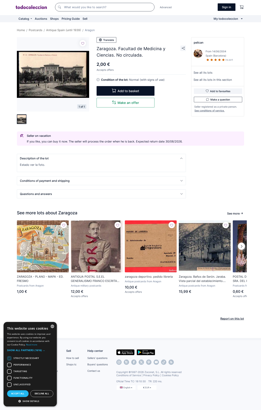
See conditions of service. (209, 110)
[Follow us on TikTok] (163, 362)
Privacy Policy (151, 375)
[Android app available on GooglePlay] (146, 352)
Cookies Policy (170, 375)
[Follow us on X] (141, 362)
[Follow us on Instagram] (119, 362)
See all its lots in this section (213, 79)
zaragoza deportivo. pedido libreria (149, 276)
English (127, 387)
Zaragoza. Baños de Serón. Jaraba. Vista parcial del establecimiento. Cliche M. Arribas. (202, 279)
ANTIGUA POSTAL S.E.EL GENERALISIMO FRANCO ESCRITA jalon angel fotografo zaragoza (94, 279)
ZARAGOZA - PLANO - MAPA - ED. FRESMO (40, 279)
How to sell (72, 357)
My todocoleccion (226, 18)
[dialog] (30, 364)
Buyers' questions (97, 364)
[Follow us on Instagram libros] (126, 362)
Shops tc (71, 364)
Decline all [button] (42, 393)
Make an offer (128, 103)
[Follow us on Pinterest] (148, 362)
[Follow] (83, 43)
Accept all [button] (18, 393)
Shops (54, 18)
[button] (101, 158)
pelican (198, 42)
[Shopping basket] (242, 7)
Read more (31, 344)
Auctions (41, 18)
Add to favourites (220, 91)
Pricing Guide (71, 18)
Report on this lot (232, 318)
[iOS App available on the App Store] (125, 352)
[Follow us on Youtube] (156, 362)
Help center (95, 351)
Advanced (166, 7)
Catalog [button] (24, 18)
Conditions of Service (128, 375)
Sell (85, 18)
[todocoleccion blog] (171, 362)
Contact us (93, 370)
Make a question (220, 99)
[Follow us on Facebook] (134, 362)
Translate (108, 39)
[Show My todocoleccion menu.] (242, 18)
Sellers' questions (97, 357)
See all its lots (203, 72)
